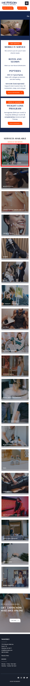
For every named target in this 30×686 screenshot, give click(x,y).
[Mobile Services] (15, 577)
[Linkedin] (24, 677)
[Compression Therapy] (15, 483)
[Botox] (15, 272)
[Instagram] (21, 677)
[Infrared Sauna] (15, 365)
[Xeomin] (15, 248)
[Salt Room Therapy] (15, 342)
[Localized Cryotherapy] (15, 412)
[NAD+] (15, 459)
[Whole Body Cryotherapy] (15, 389)
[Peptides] (15, 319)
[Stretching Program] (15, 530)
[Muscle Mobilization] (15, 436)
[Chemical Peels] (15, 225)
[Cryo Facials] (15, 553)
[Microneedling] (15, 178)
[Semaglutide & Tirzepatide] (15, 154)
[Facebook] (18, 677)
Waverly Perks (5, 655)
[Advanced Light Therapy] (15, 506)
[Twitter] (27, 677)
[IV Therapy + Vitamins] (15, 295)
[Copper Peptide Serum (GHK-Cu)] (15, 201)
